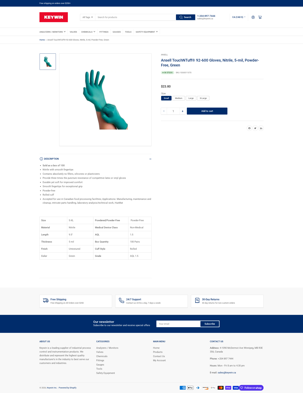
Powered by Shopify (67, 388)
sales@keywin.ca (227, 372)
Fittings (103, 32)
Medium (178, 98)
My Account (159, 360)
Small (166, 98)
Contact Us (159, 356)
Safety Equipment (145, 32)
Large (191, 98)
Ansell (164, 55)
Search (187, 17)
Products (158, 352)
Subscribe (210, 323)
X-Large (203, 98)
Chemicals (86, 32)
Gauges (117, 32)
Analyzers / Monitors (51, 32)
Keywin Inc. (52, 388)
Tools (128, 32)
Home (42, 40)
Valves (73, 32)
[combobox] (145, 17)
